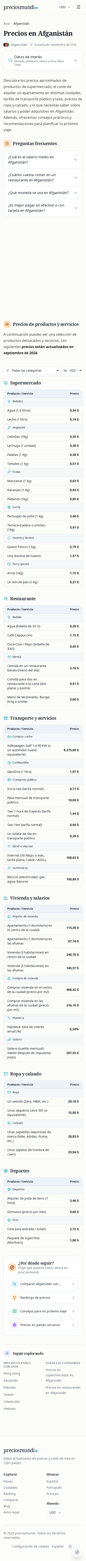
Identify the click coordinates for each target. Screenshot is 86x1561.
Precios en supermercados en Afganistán (59, 1375)
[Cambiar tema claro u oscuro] (70, 1546)
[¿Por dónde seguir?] (77, 1552)
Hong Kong (12, 1373)
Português (54, 1487)
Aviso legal (11, 1512)
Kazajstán (11, 1380)
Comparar (11, 1500)
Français (53, 1494)
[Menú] (78, 7)
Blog (7, 1506)
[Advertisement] (43, 267)
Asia (7, 23)
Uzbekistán (12, 1401)
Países (8, 1481)
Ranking (10, 1494)
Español (52, 1481)
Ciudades (10, 1487)
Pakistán (10, 1387)
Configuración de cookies (30, 1546)
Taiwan (9, 1394)
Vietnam (10, 1408)
